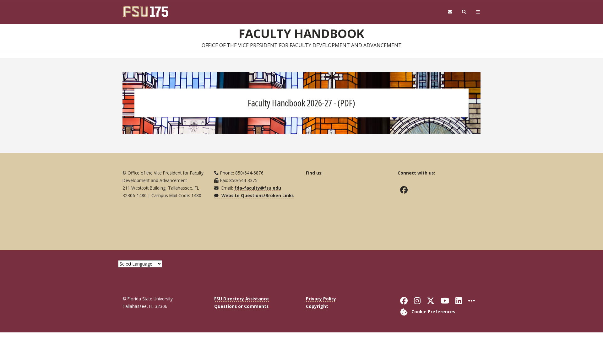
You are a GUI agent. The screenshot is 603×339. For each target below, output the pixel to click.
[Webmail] (449, 12)
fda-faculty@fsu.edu (257, 188)
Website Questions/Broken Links (257, 195)
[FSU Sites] (478, 12)
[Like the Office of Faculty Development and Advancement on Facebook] (405, 190)
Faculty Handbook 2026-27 (290, 103)
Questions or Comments (241, 306)
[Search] (464, 12)
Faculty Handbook (301, 33)
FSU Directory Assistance (241, 299)
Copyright (317, 306)
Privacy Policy (321, 299)
